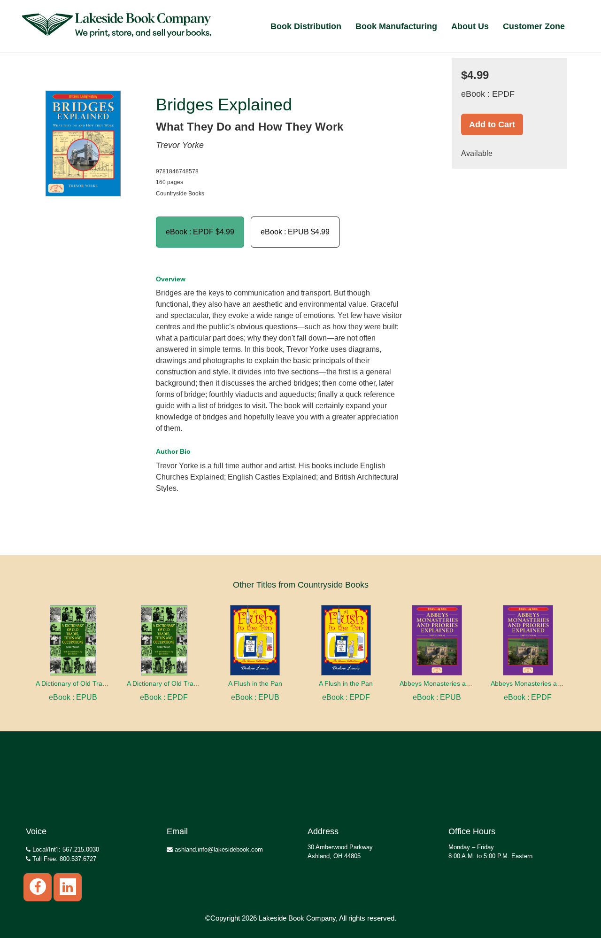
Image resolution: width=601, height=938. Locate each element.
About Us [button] (470, 26)
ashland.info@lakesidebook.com (218, 849)
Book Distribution (305, 26)
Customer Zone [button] (534, 26)
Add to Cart (492, 124)
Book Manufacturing (396, 26)
